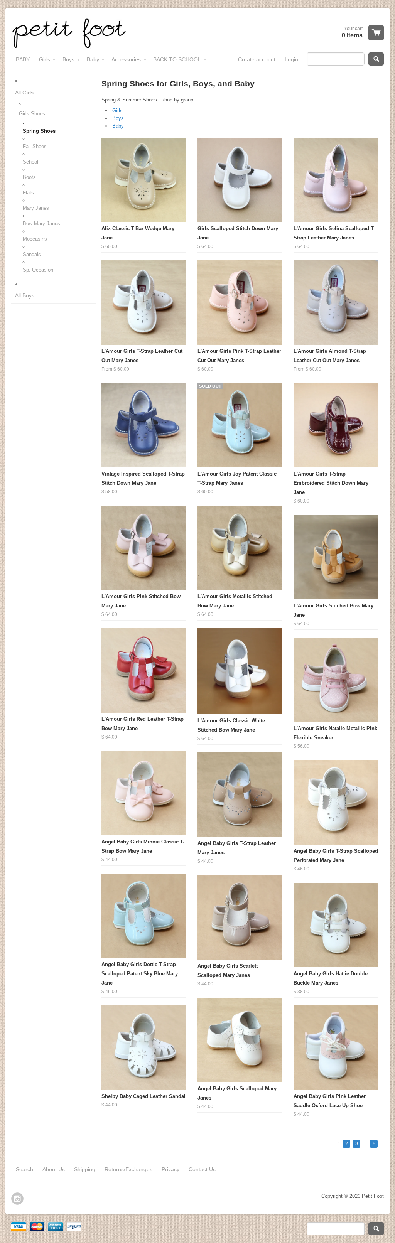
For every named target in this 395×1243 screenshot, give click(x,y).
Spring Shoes (39, 131)
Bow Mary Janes (41, 223)
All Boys (24, 295)
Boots (29, 177)
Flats (28, 193)
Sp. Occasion (38, 270)
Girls (117, 110)
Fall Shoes (35, 146)
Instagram (17, 1198)
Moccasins (35, 239)
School (30, 162)
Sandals (32, 254)
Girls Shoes (32, 113)
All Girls (24, 92)
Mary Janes (36, 208)
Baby (118, 126)
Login (291, 59)
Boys (118, 118)
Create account (256, 59)
